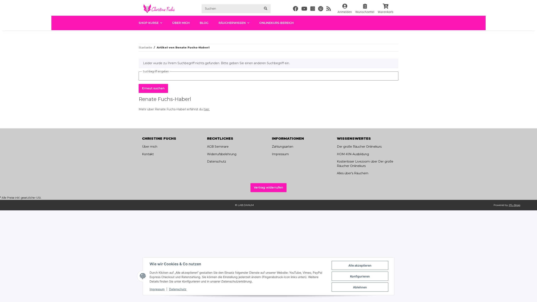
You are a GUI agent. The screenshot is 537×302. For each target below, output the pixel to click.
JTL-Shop (514, 205)
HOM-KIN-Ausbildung (353, 154)
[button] (345, 9)
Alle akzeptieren (359, 265)
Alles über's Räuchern (352, 173)
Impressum (157, 289)
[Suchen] (266, 8)
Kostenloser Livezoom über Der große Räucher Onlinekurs (365, 164)
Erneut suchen (153, 88)
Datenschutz (177, 289)
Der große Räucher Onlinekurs (359, 146)
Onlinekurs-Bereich (276, 23)
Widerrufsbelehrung (221, 154)
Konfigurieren (360, 276)
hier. (207, 109)
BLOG (204, 23)
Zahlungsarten (282, 146)
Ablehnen (360, 287)
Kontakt (148, 154)
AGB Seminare (218, 146)
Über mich (181, 23)
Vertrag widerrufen (268, 187)
